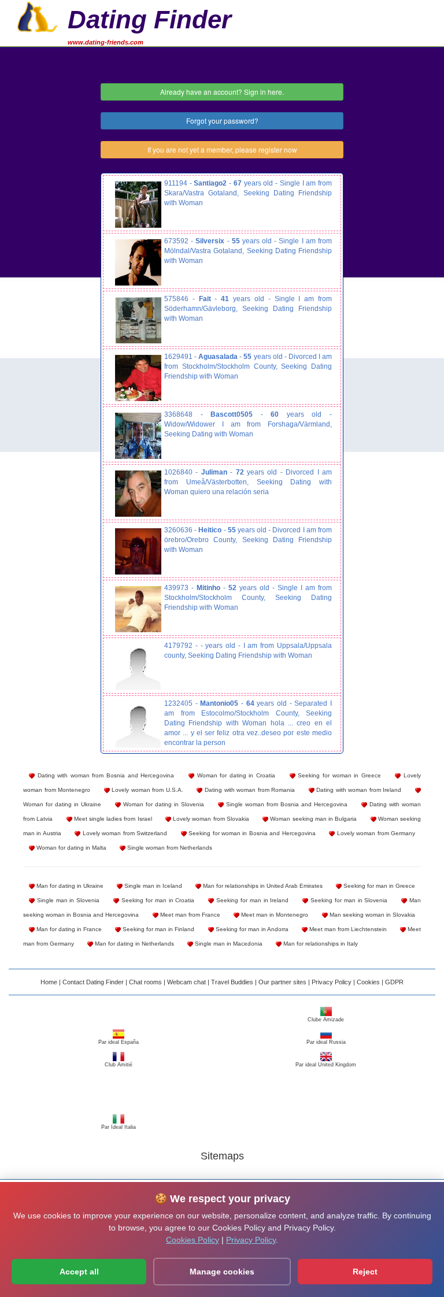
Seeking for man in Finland (157, 929)
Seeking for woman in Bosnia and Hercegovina (251, 833)
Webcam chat (186, 982)
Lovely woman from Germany (375, 833)
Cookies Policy (192, 1239)
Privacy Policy (332, 982)
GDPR (394, 982)
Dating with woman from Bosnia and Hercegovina (104, 775)
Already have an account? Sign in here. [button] (222, 92)
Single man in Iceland (152, 886)
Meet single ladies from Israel (112, 819)
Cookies (368, 982)
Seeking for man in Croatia (156, 900)
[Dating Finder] (37, 15)
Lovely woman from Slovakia (210, 819)
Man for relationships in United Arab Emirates (262, 886)
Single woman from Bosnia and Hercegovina (285, 804)
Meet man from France (189, 914)
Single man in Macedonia (227, 943)
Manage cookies (222, 1271)
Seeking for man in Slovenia (347, 900)
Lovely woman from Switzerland (123, 833)
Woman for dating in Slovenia (162, 804)
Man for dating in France (68, 929)
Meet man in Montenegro (273, 914)
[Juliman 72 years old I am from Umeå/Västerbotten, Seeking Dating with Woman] (138, 493)
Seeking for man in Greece (378, 886)
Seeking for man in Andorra (251, 929)
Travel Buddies (232, 982)
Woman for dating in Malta (70, 847)
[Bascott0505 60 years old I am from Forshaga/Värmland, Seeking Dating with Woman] (138, 436)
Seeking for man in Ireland (251, 900)
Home (48, 982)
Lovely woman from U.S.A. (146, 790)
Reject (365, 1271)
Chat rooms (145, 982)
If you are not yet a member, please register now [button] (222, 149)
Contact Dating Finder (93, 982)
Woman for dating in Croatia (234, 775)
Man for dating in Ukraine (69, 886)
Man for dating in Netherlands (133, 943)
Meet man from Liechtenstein (347, 929)
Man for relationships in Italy (320, 943)
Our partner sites (282, 982)
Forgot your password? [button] (222, 120)
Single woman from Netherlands (168, 847)
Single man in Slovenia (67, 900)
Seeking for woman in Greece (338, 775)
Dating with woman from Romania (248, 790)
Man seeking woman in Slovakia (371, 914)
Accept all (79, 1271)
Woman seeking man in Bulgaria (312, 819)
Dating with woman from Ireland (358, 790)
